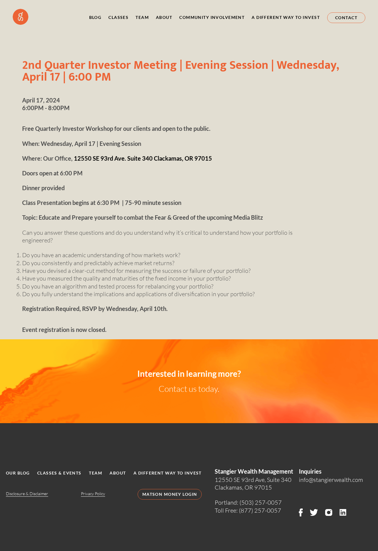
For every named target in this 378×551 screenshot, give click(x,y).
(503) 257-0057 (260, 502)
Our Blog (18, 472)
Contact (346, 17)
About (164, 17)
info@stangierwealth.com (331, 479)
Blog (95, 17)
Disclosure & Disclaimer (27, 494)
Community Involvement (212, 17)
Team (142, 17)
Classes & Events (59, 472)
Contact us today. (189, 389)
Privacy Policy (93, 494)
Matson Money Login (169, 494)
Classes (118, 17)
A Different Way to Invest (286, 17)
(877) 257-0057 (260, 510)
